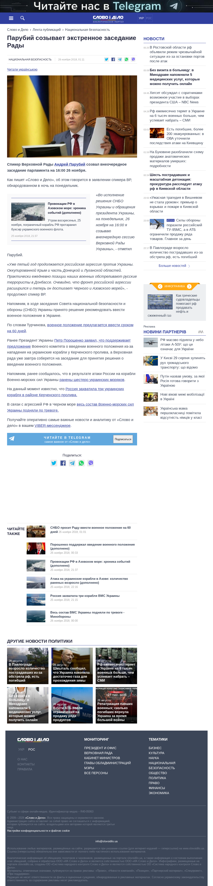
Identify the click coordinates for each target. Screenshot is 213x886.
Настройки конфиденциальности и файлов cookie (38, 830)
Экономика (159, 793)
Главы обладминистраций (107, 763)
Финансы (157, 788)
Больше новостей (172, 265)
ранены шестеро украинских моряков (91, 380)
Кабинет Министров (102, 758)
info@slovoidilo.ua (106, 841)
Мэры (89, 768)
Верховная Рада (98, 753)
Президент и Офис (100, 748)
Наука (154, 758)
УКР (141, 18)
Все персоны (96, 773)
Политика (157, 778)
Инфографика (175, 286)
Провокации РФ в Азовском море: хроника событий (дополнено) (67, 208)
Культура (156, 753)
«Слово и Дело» (35, 817)
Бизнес (155, 748)
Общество (158, 773)
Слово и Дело (17, 29)
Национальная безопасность (87, 29)
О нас (22, 759)
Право (154, 783)
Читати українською (22, 69)
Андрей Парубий (69, 164)
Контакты (26, 764)
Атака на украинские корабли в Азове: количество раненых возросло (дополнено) (89, 583)
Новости (154, 38)
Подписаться (123, 439)
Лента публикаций (47, 29)
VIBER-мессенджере (53, 426)
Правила (24, 769)
